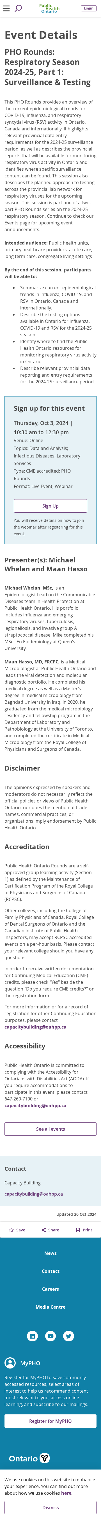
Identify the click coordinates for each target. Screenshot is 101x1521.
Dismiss (50, 1507)
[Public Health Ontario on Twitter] (68, 1336)
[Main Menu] (6, 8)
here (66, 1493)
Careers (50, 1289)
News (50, 1253)
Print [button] (87, 1230)
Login (88, 8)
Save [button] (20, 1230)
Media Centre (50, 1307)
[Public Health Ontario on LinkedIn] (32, 1336)
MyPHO (30, 1363)
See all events (50, 1129)
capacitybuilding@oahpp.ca (35, 1027)
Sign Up (50, 506)
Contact (50, 1271)
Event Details (41, 34)
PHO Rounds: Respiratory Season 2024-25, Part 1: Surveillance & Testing (47, 67)
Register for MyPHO (50, 1421)
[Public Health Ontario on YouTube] (50, 1336)
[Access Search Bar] (18, 8)
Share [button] (53, 1230)
